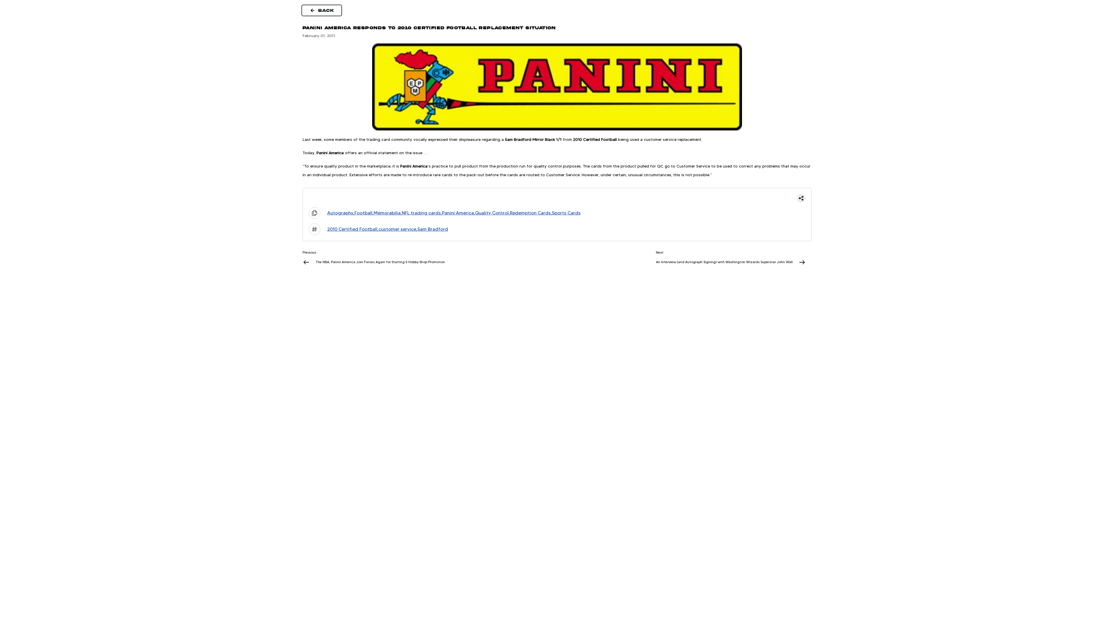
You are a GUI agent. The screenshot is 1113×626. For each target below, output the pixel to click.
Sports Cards (566, 213)
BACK (326, 10)
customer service (397, 229)
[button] (557, 198)
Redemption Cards (530, 213)
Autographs (340, 213)
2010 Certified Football (352, 229)
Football (363, 213)
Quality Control (492, 213)
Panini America (458, 213)
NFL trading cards (421, 213)
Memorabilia (387, 213)
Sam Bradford (432, 229)
